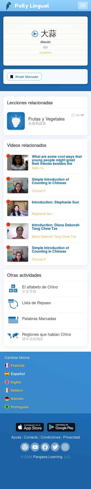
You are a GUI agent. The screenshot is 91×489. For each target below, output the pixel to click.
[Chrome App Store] (25, 447)
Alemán (17, 398)
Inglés (15, 382)
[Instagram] (65, 447)
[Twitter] (55, 447)
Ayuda (16, 437)
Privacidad (71, 437)
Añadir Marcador (26, 76)
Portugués (19, 406)
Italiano (16, 390)
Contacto (31, 437)
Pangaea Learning (47, 456)
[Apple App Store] (29, 427)
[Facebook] (45, 447)
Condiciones (51, 437)
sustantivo (46, 52)
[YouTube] (35, 447)
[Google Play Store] (61, 427)
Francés (17, 365)
